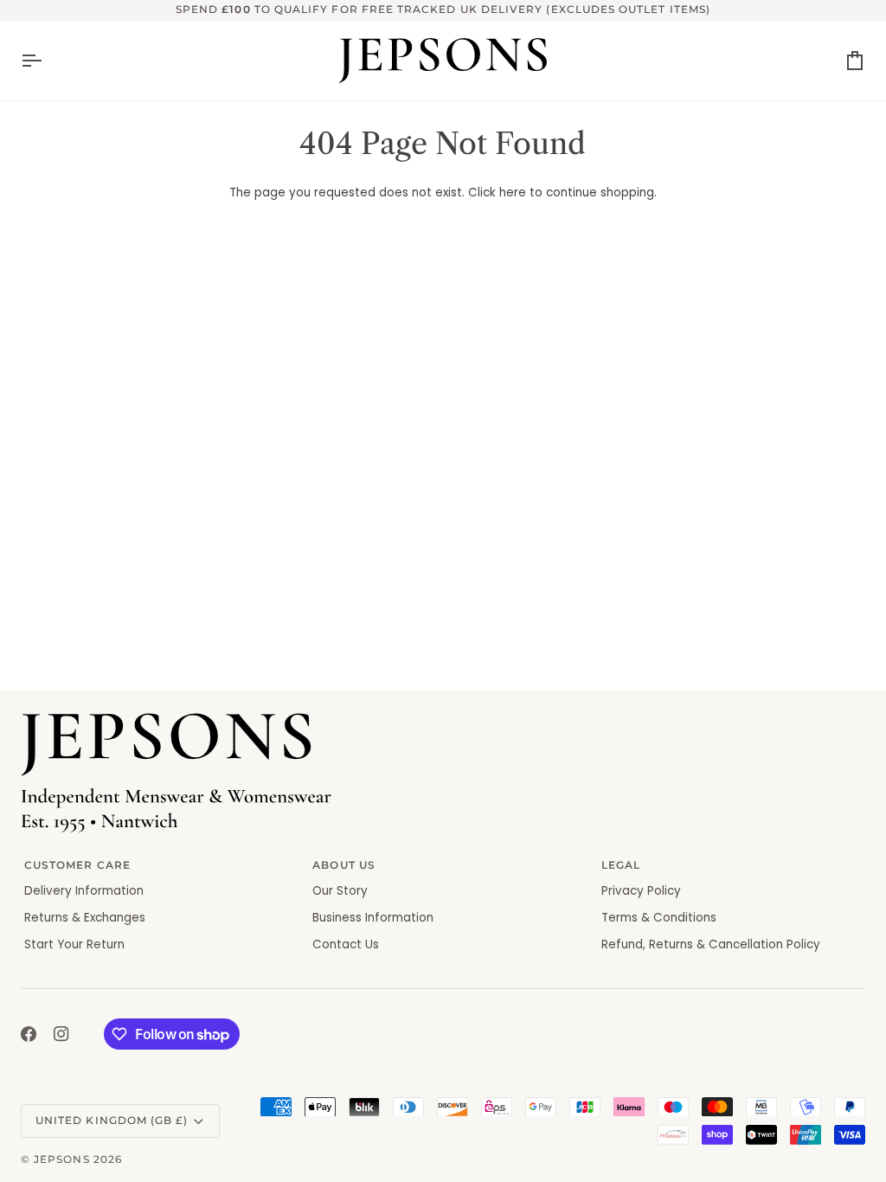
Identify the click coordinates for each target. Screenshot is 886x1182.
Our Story (340, 891)
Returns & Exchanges (84, 917)
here (512, 192)
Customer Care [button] (77, 865)
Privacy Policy (641, 891)
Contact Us (345, 944)
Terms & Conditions (658, 917)
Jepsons (61, 1159)
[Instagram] (61, 1034)
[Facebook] (28, 1034)
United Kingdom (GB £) (111, 1121)
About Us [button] (344, 865)
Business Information (372, 917)
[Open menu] (47, 60)
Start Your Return (74, 944)
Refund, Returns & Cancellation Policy (710, 944)
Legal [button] (620, 865)
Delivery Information (84, 891)
